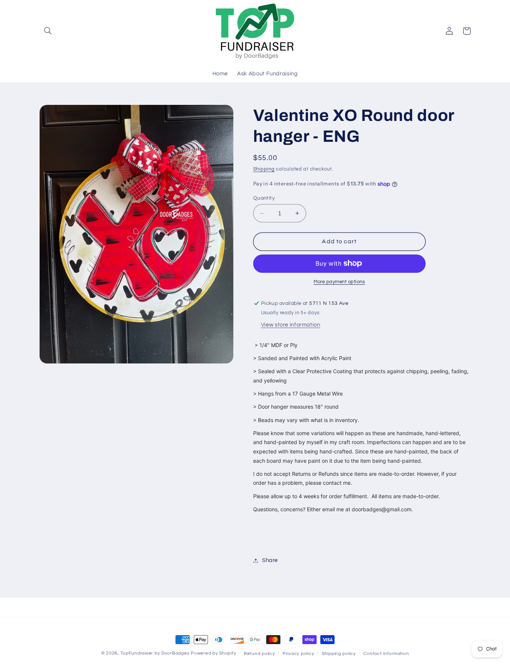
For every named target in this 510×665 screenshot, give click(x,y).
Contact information (386, 654)
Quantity (264, 198)
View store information (290, 325)
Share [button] (270, 560)
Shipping (264, 169)
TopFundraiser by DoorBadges (155, 653)
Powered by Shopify (213, 653)
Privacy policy (298, 654)
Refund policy (259, 654)
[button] (48, 31)
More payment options (339, 282)
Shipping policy (339, 654)
